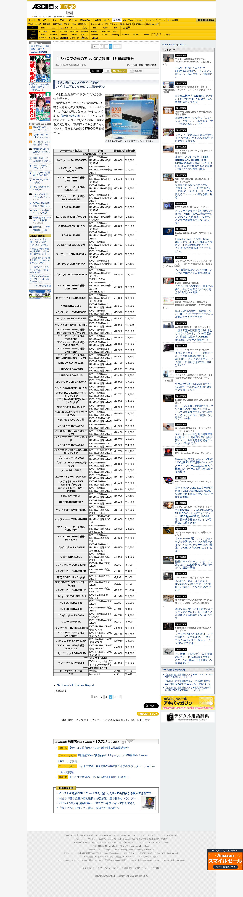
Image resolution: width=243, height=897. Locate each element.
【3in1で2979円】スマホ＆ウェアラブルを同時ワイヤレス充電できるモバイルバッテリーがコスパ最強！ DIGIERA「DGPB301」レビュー (194, 544)
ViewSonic (105, 31)
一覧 (107, 71)
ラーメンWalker (63, 860)
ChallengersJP (152, 24)
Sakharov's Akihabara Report (75, 685)
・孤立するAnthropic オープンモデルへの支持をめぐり (40, 279)
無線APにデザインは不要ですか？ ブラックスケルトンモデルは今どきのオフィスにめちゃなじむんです (195, 613)
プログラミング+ (111, 24)
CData (105, 35)
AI (39, 20)
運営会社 (128, 868)
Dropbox (94, 34)
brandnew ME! (84, 37)
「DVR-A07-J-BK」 (71, 115)
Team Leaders (116, 853)
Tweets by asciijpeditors (173, 44)
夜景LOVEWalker (129, 860)
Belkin (115, 31)
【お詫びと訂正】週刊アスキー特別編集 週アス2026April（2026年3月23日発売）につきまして (188, 682)
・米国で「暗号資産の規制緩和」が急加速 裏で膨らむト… (39, 251)
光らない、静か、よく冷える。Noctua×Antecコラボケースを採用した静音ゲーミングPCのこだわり (193, 585)
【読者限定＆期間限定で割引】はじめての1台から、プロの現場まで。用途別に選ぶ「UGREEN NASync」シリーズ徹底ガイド (194, 335)
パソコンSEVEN (84, 27)
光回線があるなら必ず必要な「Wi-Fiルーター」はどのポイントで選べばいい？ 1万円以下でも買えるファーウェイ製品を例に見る (193, 191)
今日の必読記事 (90, 857)
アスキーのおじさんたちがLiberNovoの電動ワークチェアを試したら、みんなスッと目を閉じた (193, 72)
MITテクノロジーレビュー (148, 857)
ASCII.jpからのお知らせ (173, 669)
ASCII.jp (43, 6)
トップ (32, 20)
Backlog (115, 35)
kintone (64, 35)
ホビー (107, 20)
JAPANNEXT (64, 38)
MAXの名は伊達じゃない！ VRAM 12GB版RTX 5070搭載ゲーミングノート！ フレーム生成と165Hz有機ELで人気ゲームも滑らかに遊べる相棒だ (194, 465)
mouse (53, 28)
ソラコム (84, 35)
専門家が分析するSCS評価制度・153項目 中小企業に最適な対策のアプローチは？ (193, 386)
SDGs (122, 24)
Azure (74, 35)
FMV (43, 28)
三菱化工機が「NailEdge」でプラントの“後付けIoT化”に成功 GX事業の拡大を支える (194, 98)
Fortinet (125, 35)
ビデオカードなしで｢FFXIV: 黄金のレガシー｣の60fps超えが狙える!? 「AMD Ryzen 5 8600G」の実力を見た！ (193, 658)
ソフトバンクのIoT (156, 34)
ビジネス (52, 20)
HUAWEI (94, 31)
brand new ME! (136, 846)
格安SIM (46, 24)
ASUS (105, 28)
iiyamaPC (64, 28)
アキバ (131, 20)
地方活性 (129, 24)
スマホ (139, 20)
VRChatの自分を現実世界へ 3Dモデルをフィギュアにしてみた (97, 803)
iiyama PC (112, 839)
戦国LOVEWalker (178, 860)
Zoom (146, 35)
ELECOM (43, 31)
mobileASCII (131, 857)
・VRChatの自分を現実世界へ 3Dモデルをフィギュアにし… (40, 260)
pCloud (95, 38)
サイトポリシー (89, 868)
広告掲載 (154, 868)
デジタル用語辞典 (117, 857)
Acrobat (53, 35)
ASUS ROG (64, 31)
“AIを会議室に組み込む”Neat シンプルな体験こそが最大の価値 (193, 271)
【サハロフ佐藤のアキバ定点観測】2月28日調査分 (98, 747)
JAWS (43, 35)
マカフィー (43, 38)
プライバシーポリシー (110, 868)
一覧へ (209, 669)
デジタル (72, 20)
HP (115, 28)
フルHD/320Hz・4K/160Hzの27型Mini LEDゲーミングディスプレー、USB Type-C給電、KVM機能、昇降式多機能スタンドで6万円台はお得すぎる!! (194, 516)
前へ (96, 46)
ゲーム (162, 20)
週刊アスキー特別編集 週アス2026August (40, 87)
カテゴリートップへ (148, 714)
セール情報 (173, 20)
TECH (62, 20)
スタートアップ (150, 20)
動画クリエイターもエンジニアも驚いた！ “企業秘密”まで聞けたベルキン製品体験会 (194, 564)
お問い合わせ (141, 868)
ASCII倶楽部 (205, 20)
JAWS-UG (86, 842)
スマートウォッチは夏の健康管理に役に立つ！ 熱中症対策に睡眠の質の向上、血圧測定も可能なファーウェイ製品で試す (194, 439)
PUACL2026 (139, 24)
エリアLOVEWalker (80, 860)
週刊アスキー (83, 24)
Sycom (74, 28)
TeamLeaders (97, 24)
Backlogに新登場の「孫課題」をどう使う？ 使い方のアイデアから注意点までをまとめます (194, 314)
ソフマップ (74, 38)
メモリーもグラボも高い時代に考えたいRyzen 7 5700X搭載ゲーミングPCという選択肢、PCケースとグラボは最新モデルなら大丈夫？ (194, 216)
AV (124, 20)
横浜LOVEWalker (96, 860)
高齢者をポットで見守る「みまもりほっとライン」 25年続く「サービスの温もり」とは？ (194, 120)
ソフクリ (167, 35)
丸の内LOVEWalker (161, 860)
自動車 (98, 20)
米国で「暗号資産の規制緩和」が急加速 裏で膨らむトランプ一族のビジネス (105, 798)
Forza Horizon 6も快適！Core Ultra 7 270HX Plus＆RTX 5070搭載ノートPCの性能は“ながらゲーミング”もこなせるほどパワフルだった (194, 245)
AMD (54, 31)
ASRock (84, 31)
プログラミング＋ (131, 853)
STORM (163, 839)
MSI (94, 28)
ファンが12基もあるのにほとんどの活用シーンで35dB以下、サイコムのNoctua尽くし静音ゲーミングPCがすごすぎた (194, 638)
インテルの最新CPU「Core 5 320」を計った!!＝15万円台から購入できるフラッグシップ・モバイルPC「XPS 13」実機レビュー (135, 793)
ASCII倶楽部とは (43, 285)
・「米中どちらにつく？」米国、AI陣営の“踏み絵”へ (39, 270)
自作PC (66, 6)
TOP (67, 835)
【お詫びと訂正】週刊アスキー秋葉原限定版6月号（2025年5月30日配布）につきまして (188, 689)
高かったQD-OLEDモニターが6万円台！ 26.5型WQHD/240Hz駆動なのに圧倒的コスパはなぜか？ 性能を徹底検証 (194, 492)
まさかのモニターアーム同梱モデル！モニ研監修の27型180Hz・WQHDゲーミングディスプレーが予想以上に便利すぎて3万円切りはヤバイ (194, 359)
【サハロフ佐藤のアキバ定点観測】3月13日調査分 (98, 777)
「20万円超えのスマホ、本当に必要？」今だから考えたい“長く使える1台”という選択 (194, 289)
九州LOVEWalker (145, 860)
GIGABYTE (74, 31)
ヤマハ (136, 35)
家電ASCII (57, 24)
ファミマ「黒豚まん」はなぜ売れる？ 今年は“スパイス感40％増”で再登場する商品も (194, 137)
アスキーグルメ (70, 24)
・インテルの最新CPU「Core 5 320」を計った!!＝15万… (39, 242)
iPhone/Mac (86, 20)
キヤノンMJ (53, 38)
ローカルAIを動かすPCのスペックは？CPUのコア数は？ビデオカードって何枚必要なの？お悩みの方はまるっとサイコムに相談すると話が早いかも (194, 412)
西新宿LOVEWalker (113, 860)
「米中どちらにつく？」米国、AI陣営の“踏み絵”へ (89, 807)
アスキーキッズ (34, 24)
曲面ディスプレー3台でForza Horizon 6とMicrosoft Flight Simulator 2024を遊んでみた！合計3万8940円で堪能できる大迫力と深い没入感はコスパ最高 (193, 162)
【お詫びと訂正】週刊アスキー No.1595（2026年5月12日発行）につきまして (189, 676)
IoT (44, 20)
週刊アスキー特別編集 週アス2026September (40, 49)
